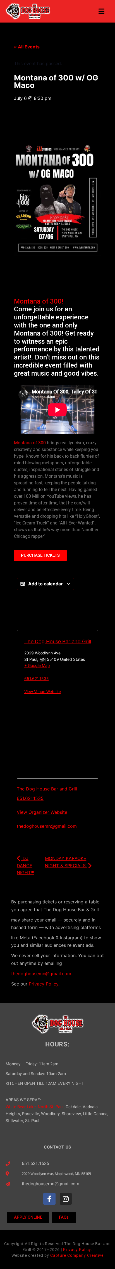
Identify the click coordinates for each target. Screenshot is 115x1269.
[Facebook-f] (49, 1199)
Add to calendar (45, 584)
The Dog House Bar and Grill (57, 641)
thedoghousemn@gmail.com (47, 826)
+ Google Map (37, 665)
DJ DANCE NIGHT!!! (25, 866)
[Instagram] (66, 1199)
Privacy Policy (43, 984)
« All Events (27, 47)
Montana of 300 (30, 442)
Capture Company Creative (77, 1255)
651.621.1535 (36, 678)
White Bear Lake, (21, 1107)
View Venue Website (42, 691)
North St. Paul (51, 1107)
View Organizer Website (42, 812)
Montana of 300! (38, 301)
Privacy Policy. (77, 1249)
